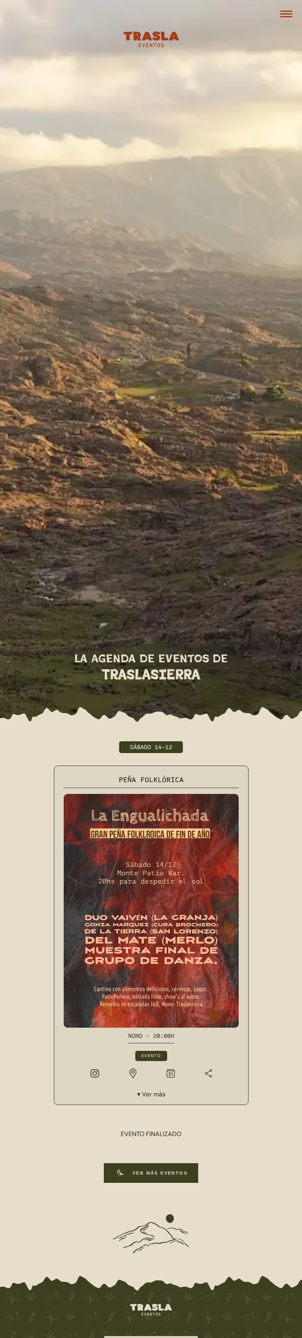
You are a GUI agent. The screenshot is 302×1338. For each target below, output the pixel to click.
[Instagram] (94, 1073)
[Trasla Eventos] (151, 40)
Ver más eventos (160, 1173)
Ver (153, 1094)
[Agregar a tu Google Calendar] (170, 1073)
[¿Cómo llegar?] (132, 1072)
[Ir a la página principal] (151, 1310)
